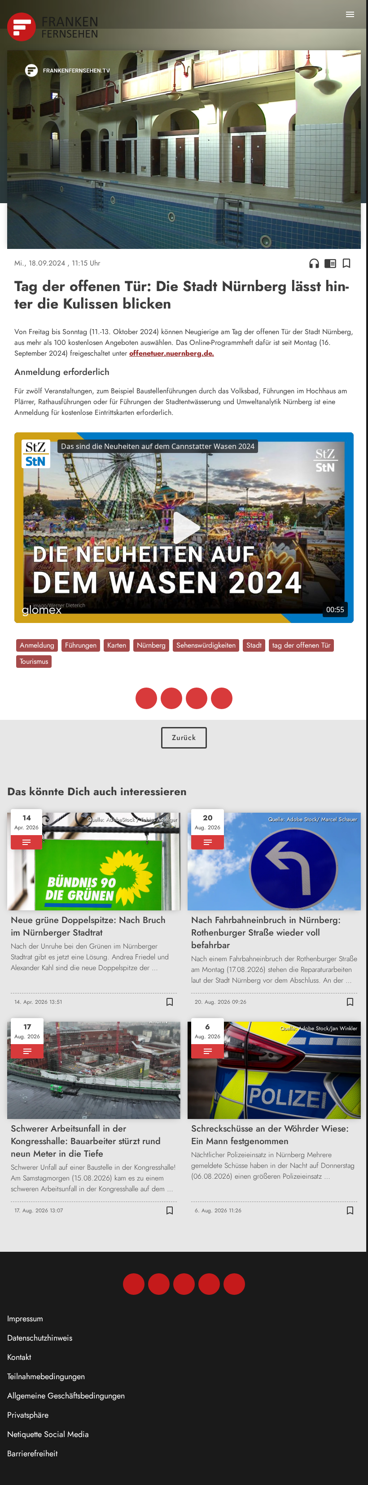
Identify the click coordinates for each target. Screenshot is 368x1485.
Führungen (80, 645)
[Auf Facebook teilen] (146, 698)
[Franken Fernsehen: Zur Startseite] (53, 27)
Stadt (254, 645)
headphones (314, 263)
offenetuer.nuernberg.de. (171, 353)
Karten (116, 645)
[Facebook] (134, 1284)
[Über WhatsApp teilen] (196, 698)
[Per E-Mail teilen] (221, 698)
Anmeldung (37, 645)
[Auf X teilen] (171, 698)
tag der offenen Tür (301, 645)
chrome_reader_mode (330, 263)
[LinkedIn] (209, 1284)
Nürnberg (151, 645)
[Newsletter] (234, 1284)
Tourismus (34, 661)
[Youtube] (184, 1284)
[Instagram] (159, 1284)
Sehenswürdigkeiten (206, 645)
